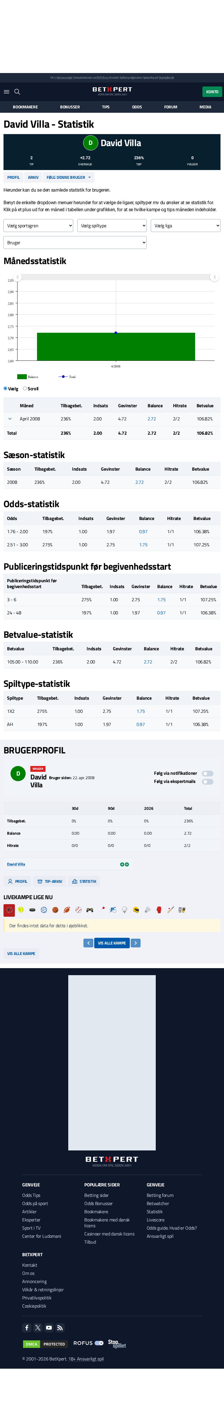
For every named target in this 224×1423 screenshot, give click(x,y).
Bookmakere (25, 107)
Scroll (33, 388)
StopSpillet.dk (166, 77)
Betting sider (96, 1195)
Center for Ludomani (41, 1236)
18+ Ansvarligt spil (86, 1358)
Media (205, 107)
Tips (106, 107)
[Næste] (136, 943)
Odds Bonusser (98, 1203)
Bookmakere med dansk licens (107, 1222)
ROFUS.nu (102, 77)
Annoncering (34, 1281)
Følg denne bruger (66, 177)
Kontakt (29, 1264)
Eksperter (31, 1219)
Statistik (87, 881)
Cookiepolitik (34, 1305)
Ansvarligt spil (160, 1236)
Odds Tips (31, 1195)
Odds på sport (35, 1203)
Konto (212, 92)
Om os (28, 1273)
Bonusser (70, 107)
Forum (170, 107)
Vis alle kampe (112, 943)
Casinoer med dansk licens (109, 1233)
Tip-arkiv (53, 881)
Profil (13, 177)
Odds (137, 107)
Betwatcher (158, 1203)
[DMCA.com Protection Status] (45, 1344)
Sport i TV (31, 1227)
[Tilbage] (88, 943)
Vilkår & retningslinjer (43, 1289)
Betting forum (160, 1195)
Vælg (13, 388)
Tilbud (90, 1241)
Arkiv (33, 177)
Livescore (155, 1219)
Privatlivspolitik (37, 1297)
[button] (10, 419)
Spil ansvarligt (64, 77)
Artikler (29, 1211)
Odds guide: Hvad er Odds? (172, 1227)
